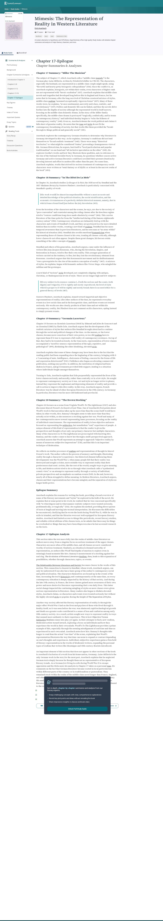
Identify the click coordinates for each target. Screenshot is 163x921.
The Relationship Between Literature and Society (58, 565)
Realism (83, 556)
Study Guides (15, 9)
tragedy (99, 78)
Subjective (41, 620)
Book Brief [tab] (23, 53)
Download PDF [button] (44, 47)
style (90, 124)
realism (51, 101)
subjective (67, 425)
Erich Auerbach (40, 28)
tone (81, 124)
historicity (66, 576)
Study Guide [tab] (8, 53)
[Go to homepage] (13, 3)
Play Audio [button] (60, 47)
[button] (69, 47)
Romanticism (98, 232)
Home (6, 9)
